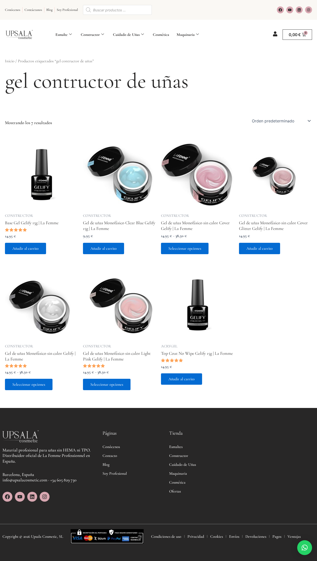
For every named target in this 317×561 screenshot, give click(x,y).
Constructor (90, 34)
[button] (304, 547)
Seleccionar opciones (184, 248)
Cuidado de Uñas (126, 34)
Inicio (9, 61)
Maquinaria (186, 34)
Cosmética (161, 34)
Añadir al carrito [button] (25, 248)
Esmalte (61, 34)
